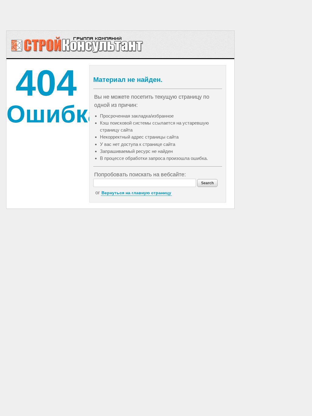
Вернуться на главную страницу (136, 192)
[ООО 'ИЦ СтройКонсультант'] (77, 44)
